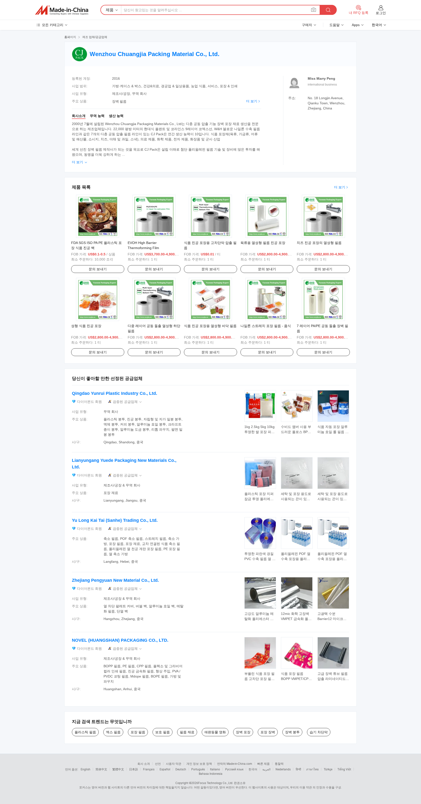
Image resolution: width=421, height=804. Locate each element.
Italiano (215, 769)
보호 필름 (162, 732)
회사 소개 (143, 763)
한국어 (253, 769)
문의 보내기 (98, 269)
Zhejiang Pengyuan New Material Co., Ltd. (115, 580)
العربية (266, 769)
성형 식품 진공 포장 (86, 326)
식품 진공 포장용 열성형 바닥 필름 (210, 326)
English (85, 769)
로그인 (381, 13)
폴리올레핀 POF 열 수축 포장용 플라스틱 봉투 (295, 559)
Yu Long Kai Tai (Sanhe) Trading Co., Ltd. (115, 520)
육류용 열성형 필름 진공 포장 (262, 243)
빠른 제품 (263, 763)
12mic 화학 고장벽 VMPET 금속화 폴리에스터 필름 (296, 619)
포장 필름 (138, 732)
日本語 (133, 769)
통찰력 (279, 763)
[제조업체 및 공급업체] (61, 10)
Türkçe (328, 769)
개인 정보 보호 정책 (199, 763)
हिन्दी (298, 769)
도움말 (334, 25)
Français (148, 769)
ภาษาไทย (312, 769)
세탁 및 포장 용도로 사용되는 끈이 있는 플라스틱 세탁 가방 (296, 499)
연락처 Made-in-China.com (234, 763)
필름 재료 (187, 732)
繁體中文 (118, 769)
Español (165, 769)
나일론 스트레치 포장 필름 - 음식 (265, 326)
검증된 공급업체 (128, 402)
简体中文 (101, 769)
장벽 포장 (243, 732)
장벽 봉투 (292, 732)
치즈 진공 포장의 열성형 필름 (319, 243)
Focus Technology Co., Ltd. (215, 783)
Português (198, 769)
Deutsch (180, 769)
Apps (356, 25)
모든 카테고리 (52, 25)
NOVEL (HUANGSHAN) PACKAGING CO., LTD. (120, 640)
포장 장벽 (267, 732)
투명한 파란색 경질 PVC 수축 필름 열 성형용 (260, 559)
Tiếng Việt (344, 769)
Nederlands (283, 769)
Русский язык (234, 769)
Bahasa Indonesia (210, 773)
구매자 (307, 25)
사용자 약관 (173, 763)
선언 (158, 763)
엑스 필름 (113, 732)
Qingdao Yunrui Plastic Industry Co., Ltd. (114, 393)
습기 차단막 (319, 732)
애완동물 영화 (215, 732)
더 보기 (251, 101)
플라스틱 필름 (85, 732)
